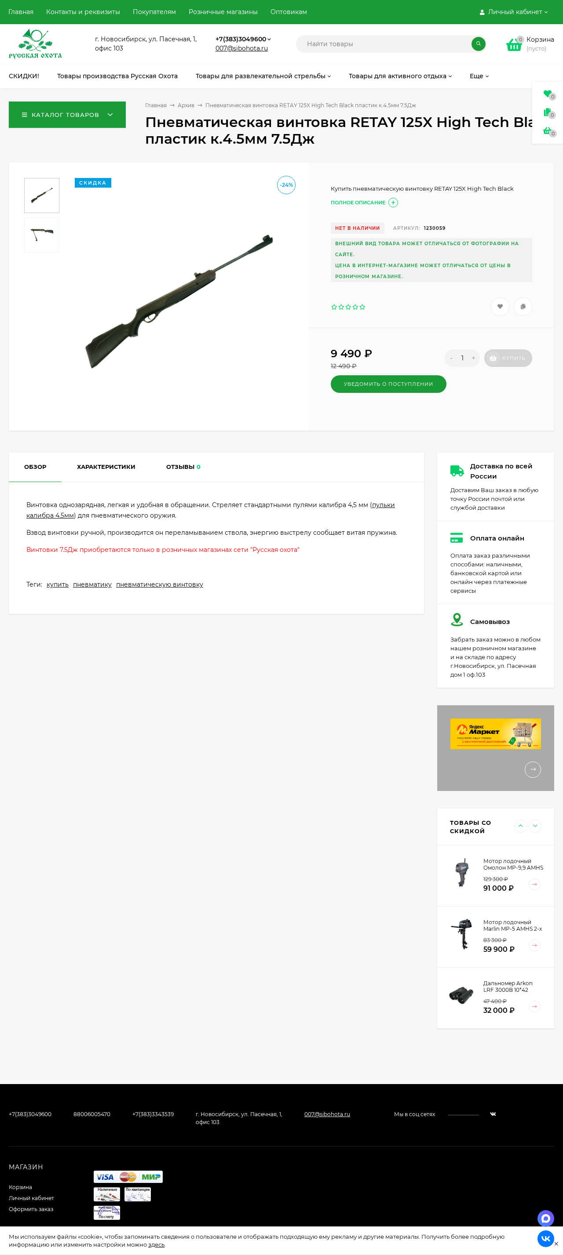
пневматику (92, 584)
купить (58, 584)
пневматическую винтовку (159, 584)
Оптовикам (289, 12)
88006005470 (91, 1114)
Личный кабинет (31, 1198)
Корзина (20, 1187)
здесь (156, 1244)
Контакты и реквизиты (83, 12)
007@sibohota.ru (242, 48)
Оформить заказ (31, 1209)
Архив (186, 105)
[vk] (493, 1114)
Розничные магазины (223, 12)
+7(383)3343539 (153, 1114)
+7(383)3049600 (241, 39)
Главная (20, 12)
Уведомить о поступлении (388, 384)
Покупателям (154, 12)
